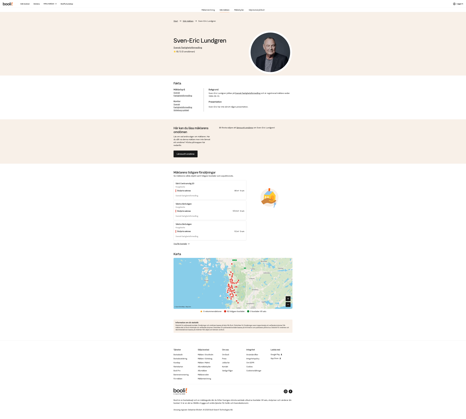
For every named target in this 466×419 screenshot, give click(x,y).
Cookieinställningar (253, 371)
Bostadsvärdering (180, 359)
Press (224, 359)
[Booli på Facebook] (290, 391)
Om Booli (225, 355)
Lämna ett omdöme (185, 154)
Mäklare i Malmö (204, 363)
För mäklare (178, 379)
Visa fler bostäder (180, 244)
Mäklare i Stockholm (205, 355)
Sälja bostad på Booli (257, 10)
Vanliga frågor (227, 371)
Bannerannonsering (181, 375)
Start (176, 21)
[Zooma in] (288, 298)
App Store (275, 358)
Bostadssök (178, 355)
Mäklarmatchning (208, 10)
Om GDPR (250, 363)
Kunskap (177, 363)
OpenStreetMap (180, 307)
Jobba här (226, 363)
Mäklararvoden (203, 375)
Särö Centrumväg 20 (185, 183)
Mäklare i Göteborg (205, 359)
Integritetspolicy (252, 359)
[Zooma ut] (288, 304)
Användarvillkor (252, 355)
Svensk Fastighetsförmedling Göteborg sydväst (183, 107)
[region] (233, 283)
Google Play (275, 354)
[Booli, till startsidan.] (8, 4)
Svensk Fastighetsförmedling (188, 47)
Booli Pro (177, 371)
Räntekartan (178, 367)
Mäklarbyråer (239, 10)
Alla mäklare (202, 371)
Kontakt (225, 367)
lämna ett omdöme (245, 127)
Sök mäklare (224, 10)
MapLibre (188, 307)
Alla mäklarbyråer (204, 367)
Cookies (249, 367)
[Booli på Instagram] (286, 391)
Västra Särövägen (184, 204)
